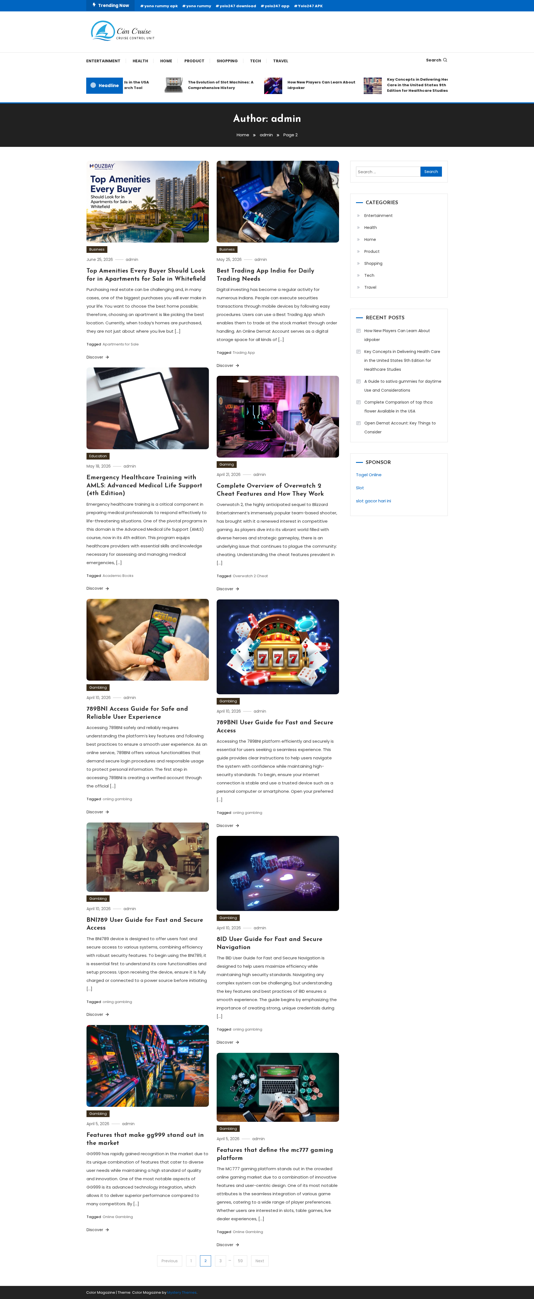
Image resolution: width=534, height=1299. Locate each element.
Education (98, 456)
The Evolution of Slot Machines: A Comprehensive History (199, 85)
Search (433, 60)
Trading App (244, 352)
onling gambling (117, 799)
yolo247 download (238, 6)
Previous (170, 1261)
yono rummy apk (161, 6)
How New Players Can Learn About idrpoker (299, 85)
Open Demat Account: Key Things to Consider (400, 427)
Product (194, 61)
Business (97, 249)
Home (166, 61)
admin (132, 259)
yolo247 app (277, 6)
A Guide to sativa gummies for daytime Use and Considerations (402, 386)
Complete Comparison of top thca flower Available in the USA (398, 406)
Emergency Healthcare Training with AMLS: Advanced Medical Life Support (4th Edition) (144, 486)
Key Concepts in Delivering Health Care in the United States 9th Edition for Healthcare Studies (399, 85)
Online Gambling (118, 1216)
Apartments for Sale (121, 344)
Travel (280, 61)
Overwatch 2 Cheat (250, 576)
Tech (255, 61)
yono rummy (198, 6)
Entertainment (103, 61)
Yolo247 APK (310, 6)
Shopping (227, 61)
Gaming (226, 464)
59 (240, 1261)
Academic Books (118, 575)
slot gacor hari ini (373, 501)
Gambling (98, 687)
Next (260, 1261)
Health (140, 61)
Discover (95, 357)
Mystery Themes (182, 1292)
